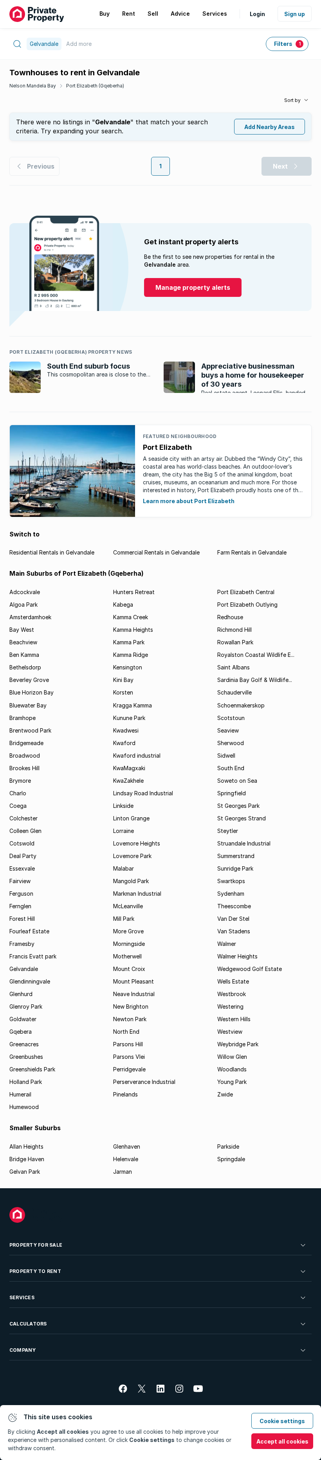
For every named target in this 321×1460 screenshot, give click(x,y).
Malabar (123, 868)
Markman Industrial (137, 893)
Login (257, 14)
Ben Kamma (24, 654)
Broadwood (24, 755)
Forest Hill (22, 918)
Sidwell (226, 755)
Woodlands (232, 1069)
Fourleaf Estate (29, 931)
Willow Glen (232, 1056)
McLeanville (128, 906)
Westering (230, 1006)
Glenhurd (20, 994)
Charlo (17, 793)
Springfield (231, 793)
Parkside (228, 1146)
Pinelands (125, 1094)
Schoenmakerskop (241, 705)
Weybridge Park (237, 1044)
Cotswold (21, 843)
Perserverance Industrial (144, 1081)
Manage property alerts (192, 287)
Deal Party (22, 856)
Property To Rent (35, 1271)
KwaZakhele (128, 780)
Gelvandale (23, 968)
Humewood (24, 1107)
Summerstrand (235, 856)
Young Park (232, 1081)
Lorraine (123, 830)
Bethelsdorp (25, 667)
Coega (18, 805)
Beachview (23, 642)
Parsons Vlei (129, 1056)
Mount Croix (129, 968)
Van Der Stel (233, 918)
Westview (229, 1031)
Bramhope (22, 718)
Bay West (21, 629)
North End (126, 1031)
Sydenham (230, 893)
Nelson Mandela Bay (32, 86)
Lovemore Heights (136, 843)
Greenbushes (26, 1056)
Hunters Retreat (134, 592)
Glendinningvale (29, 981)
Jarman (122, 1171)
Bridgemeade (26, 743)
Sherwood (230, 743)
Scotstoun (231, 718)
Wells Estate (233, 981)
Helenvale (125, 1159)
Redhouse (230, 617)
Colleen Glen (25, 830)
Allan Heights (26, 1146)
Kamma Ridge (130, 654)
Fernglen (20, 906)
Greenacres (24, 1044)
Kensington (127, 667)
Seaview (228, 730)
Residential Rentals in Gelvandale (51, 552)
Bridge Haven (26, 1159)
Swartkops (231, 881)
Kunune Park (129, 718)
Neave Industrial (134, 994)
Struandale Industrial (244, 843)
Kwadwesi (126, 730)
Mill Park (123, 918)
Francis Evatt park (32, 956)
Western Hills (234, 1019)
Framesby (21, 943)
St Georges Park (238, 805)
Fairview (20, 881)
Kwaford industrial (136, 755)
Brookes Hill (24, 768)
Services (21, 1297)
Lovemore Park (132, 856)
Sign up (294, 14)
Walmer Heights (237, 956)
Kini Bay (123, 679)
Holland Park (25, 1081)
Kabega (123, 604)
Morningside (129, 943)
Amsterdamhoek (30, 617)
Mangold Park (131, 881)
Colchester (23, 818)
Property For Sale (35, 1245)
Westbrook (231, 994)
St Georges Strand (241, 818)
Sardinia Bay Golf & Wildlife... (254, 679)
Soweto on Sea (237, 780)
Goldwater (22, 1019)
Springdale (231, 1159)
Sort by (292, 100)
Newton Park (129, 1019)
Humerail (20, 1094)
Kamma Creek (130, 617)
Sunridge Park (235, 868)
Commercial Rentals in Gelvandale (156, 552)
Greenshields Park (32, 1069)
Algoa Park (23, 604)
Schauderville (234, 692)
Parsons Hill (128, 1044)
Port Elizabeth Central (245, 592)
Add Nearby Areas (269, 127)
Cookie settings (282, 1421)
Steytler (227, 830)
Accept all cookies (282, 1441)
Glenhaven (126, 1146)
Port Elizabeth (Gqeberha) (95, 86)
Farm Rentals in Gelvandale (252, 552)
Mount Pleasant (133, 981)
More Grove (128, 931)
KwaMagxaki (129, 768)
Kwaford (124, 743)
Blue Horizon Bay (31, 692)
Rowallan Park (235, 642)
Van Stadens (233, 931)
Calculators (28, 1324)
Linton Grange (131, 818)
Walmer (226, 943)
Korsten (123, 692)
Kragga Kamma (132, 705)
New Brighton (130, 1006)
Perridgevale (129, 1069)
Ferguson (21, 893)
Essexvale (22, 868)
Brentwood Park (30, 730)
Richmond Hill (234, 629)
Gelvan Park (24, 1171)
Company (22, 1350)
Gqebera (20, 1031)
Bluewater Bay (28, 705)
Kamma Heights (133, 629)
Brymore (20, 780)
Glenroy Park (25, 1006)
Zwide (225, 1094)
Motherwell (127, 956)
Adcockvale (24, 592)
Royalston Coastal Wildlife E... (255, 654)
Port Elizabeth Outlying (247, 604)
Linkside (123, 805)
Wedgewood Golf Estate (249, 968)
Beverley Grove (29, 679)
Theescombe (234, 906)
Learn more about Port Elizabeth (188, 501)
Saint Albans (233, 667)
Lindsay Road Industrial (143, 793)
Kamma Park (128, 642)
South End (230, 768)
